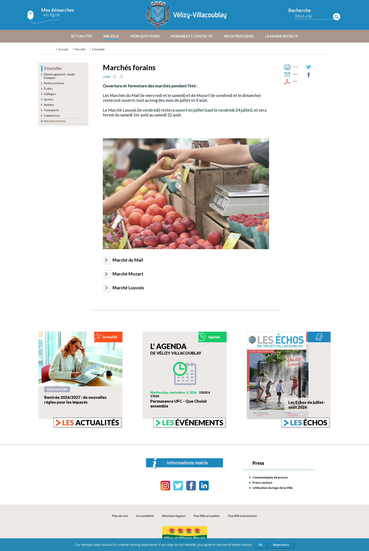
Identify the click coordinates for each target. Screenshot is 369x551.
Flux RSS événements (242, 516)
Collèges (50, 94)
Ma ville (80, 49)
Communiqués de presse (270, 477)
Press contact (262, 482)
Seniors (49, 104)
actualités (90, 422)
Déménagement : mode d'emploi (59, 76)
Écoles (48, 88)
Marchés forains (55, 121)
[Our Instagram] (165, 485)
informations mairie (187, 462)
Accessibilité (145, 516)
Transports (51, 110)
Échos (308, 422)
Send (295, 74)
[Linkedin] (204, 485)
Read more (281, 544)
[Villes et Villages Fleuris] (184, 534)
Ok (260, 544)
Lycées (48, 99)
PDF (295, 81)
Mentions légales (173, 516)
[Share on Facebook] (309, 75)
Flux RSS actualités (207, 516)
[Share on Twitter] (309, 67)
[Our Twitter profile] (178, 485)
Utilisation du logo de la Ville (273, 487)
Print (295, 66)
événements (192, 422)
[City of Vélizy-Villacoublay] (186, 15)
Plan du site (120, 516)
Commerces (52, 115)
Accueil (63, 49)
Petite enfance (54, 83)
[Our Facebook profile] (191, 485)
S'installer (98, 49)
